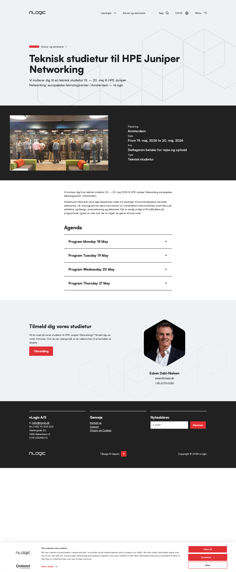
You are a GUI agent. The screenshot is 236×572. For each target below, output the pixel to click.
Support (94, 426)
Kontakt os (96, 422)
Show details (47, 566)
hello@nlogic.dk (40, 422)
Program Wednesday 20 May (91, 269)
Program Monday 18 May (88, 242)
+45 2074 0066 (164, 382)
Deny (207, 565)
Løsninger (106, 12)
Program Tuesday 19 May (88, 255)
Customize (206, 557)
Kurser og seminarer (52, 46)
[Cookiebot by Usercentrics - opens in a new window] (23, 567)
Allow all (208, 549)
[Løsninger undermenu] (115, 13)
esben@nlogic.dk (164, 378)
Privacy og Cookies (100, 430)
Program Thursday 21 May (89, 283)
